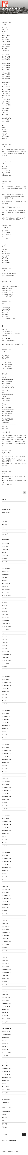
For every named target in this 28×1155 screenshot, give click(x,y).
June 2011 (4, 951)
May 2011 (4, 954)
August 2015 (5, 799)
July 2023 (4, 559)
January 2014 (5, 855)
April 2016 (5, 775)
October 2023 (5, 555)
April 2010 (5, 991)
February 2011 (6, 963)
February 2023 (6, 568)
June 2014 (5, 839)
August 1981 (5, 1102)
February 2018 (6, 710)
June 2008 (5, 1043)
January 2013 (5, 892)
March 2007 (5, 1059)
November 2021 (6, 589)
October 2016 (5, 756)
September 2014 (6, 830)
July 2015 (4, 802)
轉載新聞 (4, 1124)
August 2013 (5, 870)
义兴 (3, 146)
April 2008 (5, 1049)
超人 (3, 326)
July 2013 (4, 873)
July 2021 (4, 602)
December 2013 (6, 858)
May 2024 (5, 552)
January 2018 (5, 713)
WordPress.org (6, 512)
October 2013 (5, 864)
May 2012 (4, 917)
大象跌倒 (4, 531)
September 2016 (6, 759)
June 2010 (5, 985)
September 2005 (6, 1099)
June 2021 (4, 605)
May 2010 (4, 988)
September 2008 (6, 1034)
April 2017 (4, 741)
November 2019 (6, 654)
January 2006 (5, 1093)
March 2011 (5, 960)
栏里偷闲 (4, 1117)
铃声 (3, 246)
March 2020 (5, 645)
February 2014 (6, 852)
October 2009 (6, 1006)
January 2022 (5, 586)
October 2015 (5, 793)
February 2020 (6, 648)
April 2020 (5, 642)
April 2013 (4, 883)
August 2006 (5, 1080)
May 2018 (4, 701)
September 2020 (6, 626)
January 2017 (5, 747)
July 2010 (4, 981)
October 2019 (5, 657)
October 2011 (5, 938)
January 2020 (5, 651)
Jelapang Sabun (11, 9)
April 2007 (5, 1056)
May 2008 (5, 1046)
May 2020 (5, 639)
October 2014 (5, 827)
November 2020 (6, 620)
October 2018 (5, 688)
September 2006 (6, 1077)
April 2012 (4, 920)
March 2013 (5, 886)
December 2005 (6, 1096)
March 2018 (5, 707)
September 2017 (6, 725)
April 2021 (4, 611)
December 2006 (6, 1068)
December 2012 (6, 895)
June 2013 (4, 877)
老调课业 (4, 1121)
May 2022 (4, 577)
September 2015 (6, 796)
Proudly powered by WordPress (10, 1151)
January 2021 (5, 617)
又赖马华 (5, 227)
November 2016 (6, 753)
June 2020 (5, 636)
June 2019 (5, 670)
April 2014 (5, 846)
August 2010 (5, 978)
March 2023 (5, 565)
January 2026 (5, 543)
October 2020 (6, 623)
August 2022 (5, 574)
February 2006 (6, 1090)
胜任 (3, 270)
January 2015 (5, 818)
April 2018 (5, 704)
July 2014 (4, 836)
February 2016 (6, 781)
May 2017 (4, 738)
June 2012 (4, 914)
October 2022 (5, 571)
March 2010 (5, 994)
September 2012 (6, 904)
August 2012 (5, 907)
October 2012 (5, 901)
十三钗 (4, 24)
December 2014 (6, 821)
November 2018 (6, 685)
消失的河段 (5, 521)
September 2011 (6, 941)
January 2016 (5, 784)
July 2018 (4, 694)
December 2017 (6, 716)
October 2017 (5, 722)
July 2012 (4, 911)
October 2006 (6, 1074)
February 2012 (6, 926)
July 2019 (4, 667)
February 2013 (6, 889)
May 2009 (5, 1012)
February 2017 (6, 744)
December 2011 (6, 932)
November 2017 (6, 719)
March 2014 (5, 849)
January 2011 (5, 966)
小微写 (4, 1114)
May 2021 (4, 608)
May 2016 (4, 772)
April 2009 (5, 1015)
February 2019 (6, 676)
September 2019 (6, 660)
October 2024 (6, 549)
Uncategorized (6, 1111)
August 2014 (5, 833)
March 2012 (5, 923)
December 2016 (6, 750)
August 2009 (5, 1009)
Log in (3, 503)
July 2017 (4, 731)
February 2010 (6, 997)
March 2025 (5, 546)
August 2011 (5, 944)
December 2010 (6, 969)
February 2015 (6, 815)
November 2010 (6, 972)
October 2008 (6, 1031)
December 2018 (6, 682)
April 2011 (4, 957)
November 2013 (6, 861)
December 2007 (6, 1053)
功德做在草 (5, 534)
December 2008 (6, 1025)
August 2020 (5, 630)
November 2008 (6, 1028)
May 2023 (4, 562)
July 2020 (4, 633)
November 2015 (6, 790)
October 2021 (5, 593)
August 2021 (5, 599)
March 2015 (5, 812)
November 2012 (6, 898)
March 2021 (5, 614)
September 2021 (6, 596)
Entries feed (5, 506)
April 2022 (5, 580)
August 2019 (5, 664)
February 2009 (6, 1019)
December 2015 (6, 787)
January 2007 (5, 1065)
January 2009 (5, 1022)
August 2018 (5, 691)
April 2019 (5, 673)
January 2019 (5, 679)
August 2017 (5, 728)
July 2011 (4, 948)
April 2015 (5, 809)
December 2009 (6, 1003)
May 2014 (4, 843)
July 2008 (4, 1040)
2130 (4, 473)
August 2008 (5, 1037)
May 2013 (4, 880)
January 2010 (5, 1000)
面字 (3, 352)
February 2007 (6, 1062)
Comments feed (6, 509)
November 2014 (6, 824)
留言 (3, 528)
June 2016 (5, 768)
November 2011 (6, 935)
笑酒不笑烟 (6, 453)
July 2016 (4, 765)
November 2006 (6, 1071)
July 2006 (4, 1083)
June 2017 (4, 735)
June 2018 (5, 697)
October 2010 (5, 975)
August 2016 (5, 762)
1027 (4, 183)
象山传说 (4, 524)
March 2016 (5, 778)
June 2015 (5, 806)
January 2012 (5, 929)
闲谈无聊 (4, 1127)
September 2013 (6, 867)
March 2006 (5, 1087)
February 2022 (6, 583)
